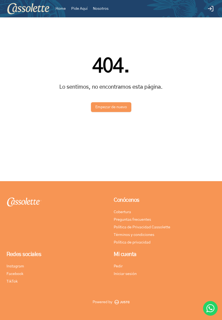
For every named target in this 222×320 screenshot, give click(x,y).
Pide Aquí (79, 9)
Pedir (118, 266)
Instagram (15, 266)
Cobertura (122, 212)
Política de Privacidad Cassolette (142, 227)
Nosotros (101, 9)
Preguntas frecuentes (132, 220)
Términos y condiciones (134, 235)
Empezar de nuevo (111, 107)
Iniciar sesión (125, 274)
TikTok (12, 281)
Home (61, 9)
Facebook (14, 274)
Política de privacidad (132, 242)
